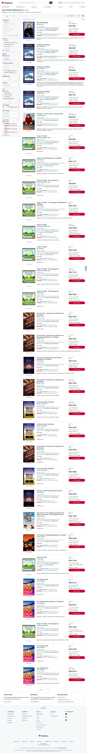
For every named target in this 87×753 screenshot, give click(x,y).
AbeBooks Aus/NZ (48, 741)
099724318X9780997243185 (51, 186)
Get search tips (61, 697)
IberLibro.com (64, 741)
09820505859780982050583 (51, 408)
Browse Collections (20, 6)
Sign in (65, 2)
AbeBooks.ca (56, 741)
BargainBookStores (44, 169)
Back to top (43, 708)
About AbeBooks (39, 713)
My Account (71, 2)
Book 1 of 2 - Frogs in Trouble (46, 143)
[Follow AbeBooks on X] (66, 717)
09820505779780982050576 (51, 28)
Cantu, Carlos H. (41, 536)
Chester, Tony (40, 316)
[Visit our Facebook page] (66, 714)
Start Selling (82, 6)
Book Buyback (24, 718)
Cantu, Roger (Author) (42, 625)
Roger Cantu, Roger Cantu (43, 137)
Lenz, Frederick (41, 46)
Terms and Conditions (62, 747)
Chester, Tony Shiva (42, 403)
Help (83, 2)
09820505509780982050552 (51, 541)
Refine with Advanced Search (34, 12)
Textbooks (60, 6)
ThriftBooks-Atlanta (44, 103)
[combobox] (33, 3)
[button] (4, 16)
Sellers (71, 6)
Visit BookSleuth (35, 701)
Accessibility (38, 729)
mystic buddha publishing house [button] (16, 12)
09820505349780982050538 (51, 120)
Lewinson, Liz (40, 24)
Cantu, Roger (40, 159)
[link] (83, 16)
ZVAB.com (71, 741)
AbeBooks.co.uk (17, 741)
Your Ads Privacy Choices (41, 724)
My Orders (9, 720)
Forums (37, 720)
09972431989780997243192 (51, 365)
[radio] (3, 59)
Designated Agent (39, 726)
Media (37, 716)
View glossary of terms (63, 699)
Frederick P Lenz (41, 115)
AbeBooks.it (39, 741)
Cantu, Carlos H (41, 516)
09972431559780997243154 (51, 520)
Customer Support (54, 716)
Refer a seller (24, 720)
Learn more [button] (5, 135)
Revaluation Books (44, 568)
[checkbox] (3, 22)
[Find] (50, 3)
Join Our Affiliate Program (27, 716)
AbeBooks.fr (32, 741)
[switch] (4, 107)
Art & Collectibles (47, 6)
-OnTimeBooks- (43, 78)
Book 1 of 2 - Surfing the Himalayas (47, 52)
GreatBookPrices (44, 147)
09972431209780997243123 (51, 585)
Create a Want (7, 701)
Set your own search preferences (66, 701)
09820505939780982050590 (51, 51)
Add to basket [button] (76, 34)
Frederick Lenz (40, 93)
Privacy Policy (39, 722)
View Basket (9, 722)
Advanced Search (5, 6)
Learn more (5, 50)
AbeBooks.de (25, 741)
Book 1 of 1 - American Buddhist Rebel (48, 30)
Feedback (85, 268)
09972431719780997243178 (51, 142)
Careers (37, 718)
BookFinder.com (43, 744)
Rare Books (34, 6)
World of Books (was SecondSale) (48, 34)
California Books (44, 258)
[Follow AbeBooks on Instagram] (66, 720)
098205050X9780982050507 (51, 321)
